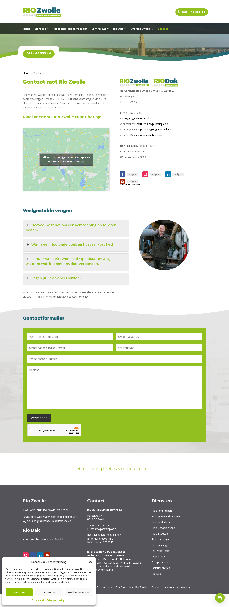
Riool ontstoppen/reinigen (70, 29)
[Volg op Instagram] (145, 174)
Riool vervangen (161, 539)
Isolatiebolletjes (161, 568)
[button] (90, 562)
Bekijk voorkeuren (78, 592)
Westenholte (111, 562)
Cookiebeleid (38, 600)
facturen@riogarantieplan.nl (153, 124)
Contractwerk (100, 29)
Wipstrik (125, 562)
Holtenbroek (127, 559)
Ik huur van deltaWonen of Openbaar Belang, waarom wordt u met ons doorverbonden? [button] (68, 261)
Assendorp (108, 555)
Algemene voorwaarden (178, 587)
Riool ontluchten (161, 522)
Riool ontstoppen (162, 510)
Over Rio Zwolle (140, 29)
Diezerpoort (110, 559)
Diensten (40, 29)
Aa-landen (93, 555)
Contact (163, 29)
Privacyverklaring (55, 600)
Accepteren (19, 592)
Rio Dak (118, 29)
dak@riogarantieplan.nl (149, 135)
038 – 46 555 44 (193, 11)
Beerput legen (160, 562)
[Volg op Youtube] (122, 181)
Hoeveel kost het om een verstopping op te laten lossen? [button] (71, 227)
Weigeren (49, 592)
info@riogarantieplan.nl (135, 118)
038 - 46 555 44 (38, 53)
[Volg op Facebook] (122, 174)
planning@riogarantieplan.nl (156, 129)
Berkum (121, 555)
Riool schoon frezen (163, 528)
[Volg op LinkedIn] (168, 174)
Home (26, 29)
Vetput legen (159, 556)
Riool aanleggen (161, 545)
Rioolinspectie (160, 533)
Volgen (132, 174)
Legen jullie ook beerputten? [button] (56, 278)
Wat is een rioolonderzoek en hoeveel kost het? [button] (72, 244)
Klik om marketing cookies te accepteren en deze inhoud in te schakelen (66, 159)
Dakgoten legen (161, 550)
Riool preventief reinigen (166, 516)
